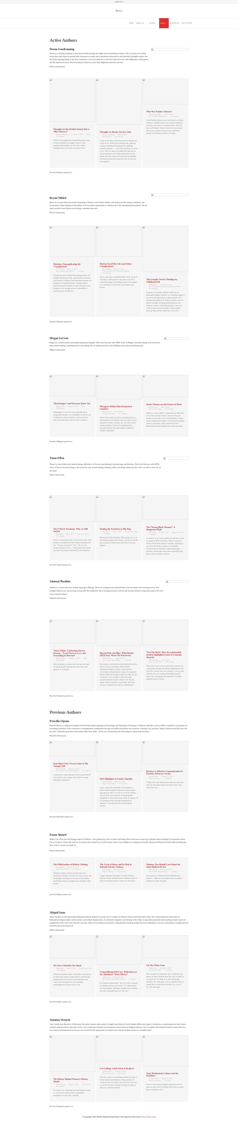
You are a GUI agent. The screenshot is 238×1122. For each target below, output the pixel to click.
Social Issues (85, 534)
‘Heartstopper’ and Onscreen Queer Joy (71, 403)
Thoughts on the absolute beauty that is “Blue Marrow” (71, 130)
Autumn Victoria (61, 1084)
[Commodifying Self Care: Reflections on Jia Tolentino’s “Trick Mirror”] (119, 950)
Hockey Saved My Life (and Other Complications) (116, 265)
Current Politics (64, 271)
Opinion (108, 137)
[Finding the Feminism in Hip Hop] (119, 508)
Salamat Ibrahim (60, 658)
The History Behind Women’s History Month (70, 1080)
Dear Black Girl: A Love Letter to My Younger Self (70, 764)
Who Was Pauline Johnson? (159, 111)
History (164, 116)
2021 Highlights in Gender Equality (116, 779)
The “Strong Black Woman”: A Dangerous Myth (160, 528)
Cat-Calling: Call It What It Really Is (117, 1068)
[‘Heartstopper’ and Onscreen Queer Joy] (72, 385)
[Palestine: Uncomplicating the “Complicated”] (72, 241)
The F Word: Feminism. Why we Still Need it (70, 530)
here (70, 172)
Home (131, 23)
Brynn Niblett (60, 269)
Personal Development (122, 271)
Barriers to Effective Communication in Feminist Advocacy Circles (164, 772)
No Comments (60, 136)
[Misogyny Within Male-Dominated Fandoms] (119, 387)
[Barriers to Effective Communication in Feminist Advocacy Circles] (165, 752)
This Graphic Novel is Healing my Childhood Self (161, 280)
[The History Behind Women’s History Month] (72, 1053)
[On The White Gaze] (165, 946)
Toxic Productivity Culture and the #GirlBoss (162, 1074)
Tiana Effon (59, 534)
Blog (162, 23)
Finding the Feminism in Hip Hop (115, 529)
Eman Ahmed (60, 867)
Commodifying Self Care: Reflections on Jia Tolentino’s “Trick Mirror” (118, 973)
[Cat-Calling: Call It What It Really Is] (119, 1048)
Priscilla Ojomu (60, 769)
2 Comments (106, 533)
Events (152, 23)
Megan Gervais (60, 406)
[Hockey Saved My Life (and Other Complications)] (119, 241)
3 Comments (152, 534)
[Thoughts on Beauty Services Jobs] (119, 102)
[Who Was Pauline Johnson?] (165, 91)
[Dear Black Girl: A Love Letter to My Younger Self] (72, 748)
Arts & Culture (153, 116)
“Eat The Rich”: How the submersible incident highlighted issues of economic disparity (164, 654)
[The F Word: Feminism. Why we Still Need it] (72, 508)
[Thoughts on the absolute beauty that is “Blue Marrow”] (72, 100)
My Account (187, 23)
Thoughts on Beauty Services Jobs (115, 132)
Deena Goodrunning (62, 134)
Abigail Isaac (59, 968)
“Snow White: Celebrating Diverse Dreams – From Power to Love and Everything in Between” (69, 653)
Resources (174, 23)
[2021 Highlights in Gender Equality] (119, 756)
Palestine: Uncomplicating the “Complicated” (67, 265)
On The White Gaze (155, 965)
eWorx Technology (148, 1117)
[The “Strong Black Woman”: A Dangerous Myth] (165, 508)
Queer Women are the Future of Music (164, 404)
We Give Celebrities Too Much (67, 965)
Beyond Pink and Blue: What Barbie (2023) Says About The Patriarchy (117, 654)
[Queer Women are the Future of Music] (165, 386)
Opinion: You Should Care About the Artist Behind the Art (163, 865)
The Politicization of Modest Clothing (70, 864)
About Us (140, 23)
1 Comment (81, 271)
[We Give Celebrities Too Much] (72, 946)
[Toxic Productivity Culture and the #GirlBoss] (165, 1050)
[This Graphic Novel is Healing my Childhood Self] (165, 249)
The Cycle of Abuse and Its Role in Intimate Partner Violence (116, 865)
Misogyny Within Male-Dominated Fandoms (116, 407)
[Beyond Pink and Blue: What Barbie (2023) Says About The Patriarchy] (119, 633)
